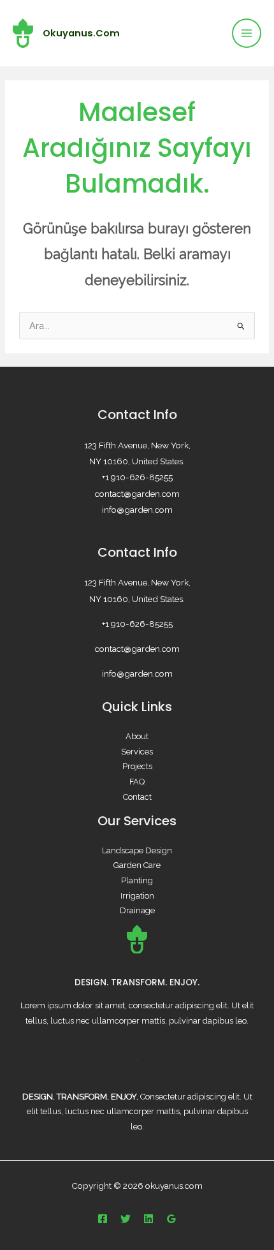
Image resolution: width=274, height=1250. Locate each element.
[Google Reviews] (171, 1219)
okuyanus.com (81, 33)
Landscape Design (137, 850)
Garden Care (137, 865)
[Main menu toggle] (246, 33)
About (137, 736)
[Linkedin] (148, 1219)
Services (137, 751)
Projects (137, 766)
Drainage (137, 910)
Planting (137, 880)
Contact (137, 797)
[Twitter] (125, 1219)
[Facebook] (102, 1219)
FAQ (137, 781)
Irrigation (137, 896)
